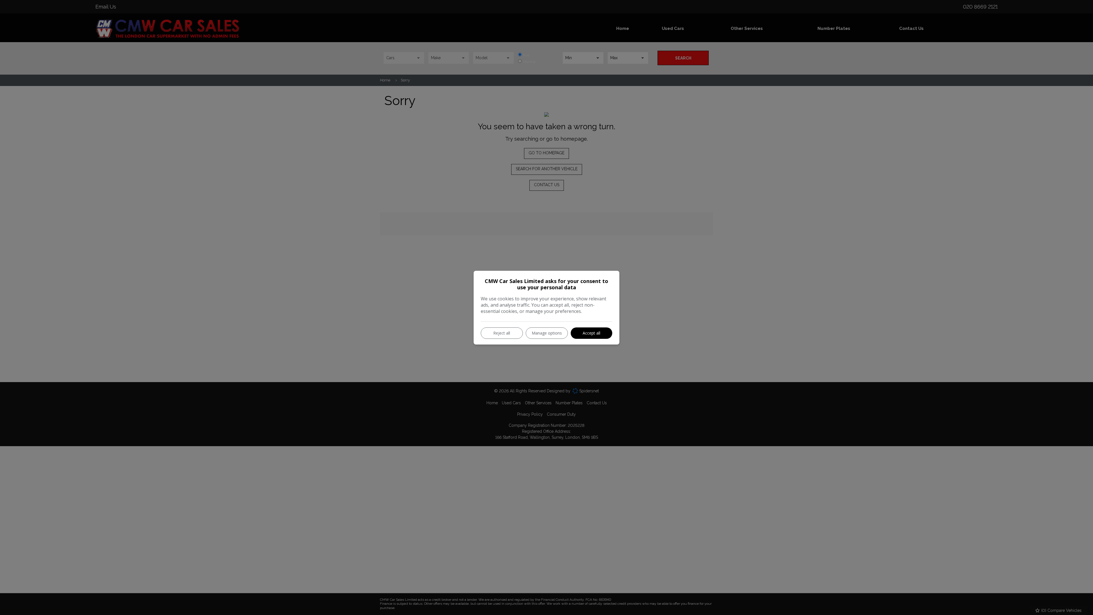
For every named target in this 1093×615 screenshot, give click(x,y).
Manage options (547, 333)
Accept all (591, 333)
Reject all (501, 333)
